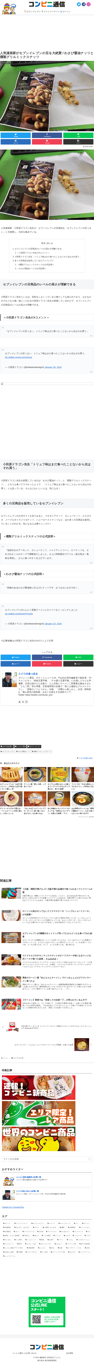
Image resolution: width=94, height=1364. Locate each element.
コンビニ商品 (21, 746)
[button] (89, 1159)
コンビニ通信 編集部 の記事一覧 (28, 1177)
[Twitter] (79, 4)
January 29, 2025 (53, 367)
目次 (43, 243)
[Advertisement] (47, 847)
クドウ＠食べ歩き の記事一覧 (27, 1191)
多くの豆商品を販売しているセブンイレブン (34, 260)
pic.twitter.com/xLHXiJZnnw (18, 357)
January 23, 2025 (53, 623)
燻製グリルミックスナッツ (42, 751)
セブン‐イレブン (35, 746)
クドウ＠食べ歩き (28, 673)
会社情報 (69, 1353)
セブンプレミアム (8, 751)
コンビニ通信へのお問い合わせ (24, 1353)
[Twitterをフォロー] (23, 701)
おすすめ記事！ (8, 746)
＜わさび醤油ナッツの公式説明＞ (32, 268)
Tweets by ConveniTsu (13, 1207)
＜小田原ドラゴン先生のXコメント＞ (33, 253)
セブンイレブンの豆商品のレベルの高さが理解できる (38, 249)
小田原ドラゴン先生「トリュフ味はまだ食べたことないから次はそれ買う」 (48, 257)
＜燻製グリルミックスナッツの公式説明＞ (35, 264)
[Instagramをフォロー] (26, 701)
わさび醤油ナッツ (24, 751)
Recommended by (83, 816)
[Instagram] (89, 4)
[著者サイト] (19, 701)
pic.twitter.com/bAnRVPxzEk (19, 614)
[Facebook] (84, 4)
